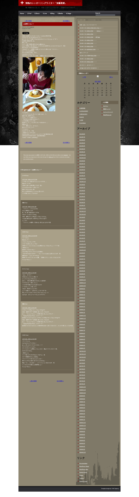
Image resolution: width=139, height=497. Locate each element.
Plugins (81, 475)
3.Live (45, 13)
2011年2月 (82, 238)
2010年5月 (82, 265)
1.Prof (29, 13)
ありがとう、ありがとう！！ (87, 65)
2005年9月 (82, 431)
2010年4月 (82, 268)
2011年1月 (82, 241)
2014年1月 (82, 152)
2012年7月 (82, 187)
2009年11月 (82, 282)
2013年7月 (82, 163)
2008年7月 (82, 330)
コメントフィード (108, 112)
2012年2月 (82, 202)
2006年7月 (82, 401)
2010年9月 (82, 253)
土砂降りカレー (28, 24)
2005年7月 (82, 437)
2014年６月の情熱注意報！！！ (88, 34)
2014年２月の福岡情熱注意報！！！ (89, 49)
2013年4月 (82, 169)
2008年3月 (82, 342)
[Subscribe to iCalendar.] (97, 77)
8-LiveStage (82, 123)
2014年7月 (82, 137)
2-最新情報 (82, 108)
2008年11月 (82, 318)
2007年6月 (82, 369)
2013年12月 (82, 155)
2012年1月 (82, 205)
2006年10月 (82, 393)
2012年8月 (82, 184)
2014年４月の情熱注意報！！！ (88, 43)
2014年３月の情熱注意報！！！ (88, 46)
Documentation (83, 463)
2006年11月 (82, 390)
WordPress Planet (84, 466)
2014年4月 (82, 146)
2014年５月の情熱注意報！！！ (88, 40)
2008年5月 (82, 336)
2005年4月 (82, 446)
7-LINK (81, 120)
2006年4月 (82, 410)
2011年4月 (82, 232)
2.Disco (37, 13)
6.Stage (68, 13)
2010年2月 (82, 274)
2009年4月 (82, 303)
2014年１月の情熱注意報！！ (87, 59)
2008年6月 (82, 333)
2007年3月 (82, 378)
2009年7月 (82, 294)
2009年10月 (82, 285)
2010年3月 (82, 271)
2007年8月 (82, 363)
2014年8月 (82, 134)
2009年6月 (82, 297)
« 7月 (84, 77)
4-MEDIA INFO (83, 114)
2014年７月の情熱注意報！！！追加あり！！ (92, 31)
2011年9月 (82, 217)
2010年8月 (82, 256)
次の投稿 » (66, 21)
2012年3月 (82, 199)
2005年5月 (82, 443)
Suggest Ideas (83, 472)
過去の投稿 (98, 20)
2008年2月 (82, 345)
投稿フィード (106, 109)
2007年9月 (82, 360)
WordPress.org (107, 115)
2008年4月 (82, 339)
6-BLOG (32, 27)
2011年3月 (82, 235)
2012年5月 (82, 193)
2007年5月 (82, 372)
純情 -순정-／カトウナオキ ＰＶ (88, 25)
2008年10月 (82, 321)
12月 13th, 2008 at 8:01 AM (29, 206)
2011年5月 (82, 229)
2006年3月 (82, 413)
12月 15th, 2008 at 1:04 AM (29, 272)
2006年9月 (82, 395)
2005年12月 (82, 422)
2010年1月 (82, 276)
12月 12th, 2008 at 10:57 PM (29, 179)
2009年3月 (82, 306)
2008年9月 (82, 324)
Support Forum (83, 481)
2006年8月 (82, 399)
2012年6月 (82, 190)
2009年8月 (82, 291)
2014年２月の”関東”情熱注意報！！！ (90, 55)
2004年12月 (82, 452)
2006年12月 (82, 387)
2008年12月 (82, 315)
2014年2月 (82, 149)
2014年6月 (82, 140)
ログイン (105, 106)
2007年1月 (82, 384)
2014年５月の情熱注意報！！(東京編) (90, 37)
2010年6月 (82, 262)
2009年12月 (82, 280)
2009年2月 (82, 309)
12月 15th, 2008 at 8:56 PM (29, 307)
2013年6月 (82, 166)
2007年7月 (82, 366)
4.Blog (52, 13)
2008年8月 (82, 327)
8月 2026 (98, 81)
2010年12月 (82, 244)
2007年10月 (82, 357)
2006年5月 (82, 407)
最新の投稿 (81, 20)
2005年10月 (82, 428)
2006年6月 (82, 404)
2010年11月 (82, 247)
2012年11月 (82, 181)
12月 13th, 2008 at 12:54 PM (29, 235)
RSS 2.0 (51, 157)
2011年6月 (82, 226)
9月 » (111, 77)
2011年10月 (82, 214)
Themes (81, 478)
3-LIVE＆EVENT (83, 111)
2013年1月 (82, 175)
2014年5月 (82, 143)
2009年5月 (82, 300)
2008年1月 (82, 348)
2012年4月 (82, 196)
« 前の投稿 (28, 21)
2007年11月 (82, 354)
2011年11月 (82, 211)
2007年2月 (82, 381)
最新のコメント (90, 20)
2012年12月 (82, 178)
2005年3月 (82, 449)
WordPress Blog (83, 469)
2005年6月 (82, 440)
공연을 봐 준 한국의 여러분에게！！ (89, 68)
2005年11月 (82, 425)
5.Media (60, 13)
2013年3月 (82, 172)
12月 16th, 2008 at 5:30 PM (29, 339)
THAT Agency (115, 488)
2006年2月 (82, 416)
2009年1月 (82, 312)
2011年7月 (82, 223)
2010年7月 (82, 259)
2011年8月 (82, 220)
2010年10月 (82, 250)
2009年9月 (82, 288)
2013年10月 (82, 157)
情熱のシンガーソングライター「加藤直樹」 (46, 3)
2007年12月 (82, 351)
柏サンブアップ (84, 52)
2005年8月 (82, 434)
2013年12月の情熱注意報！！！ (88, 62)
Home (22, 13)
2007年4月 (82, 375)
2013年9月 (82, 161)
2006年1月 (82, 419)
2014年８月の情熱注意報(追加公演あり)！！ (91, 28)
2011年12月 (82, 208)
